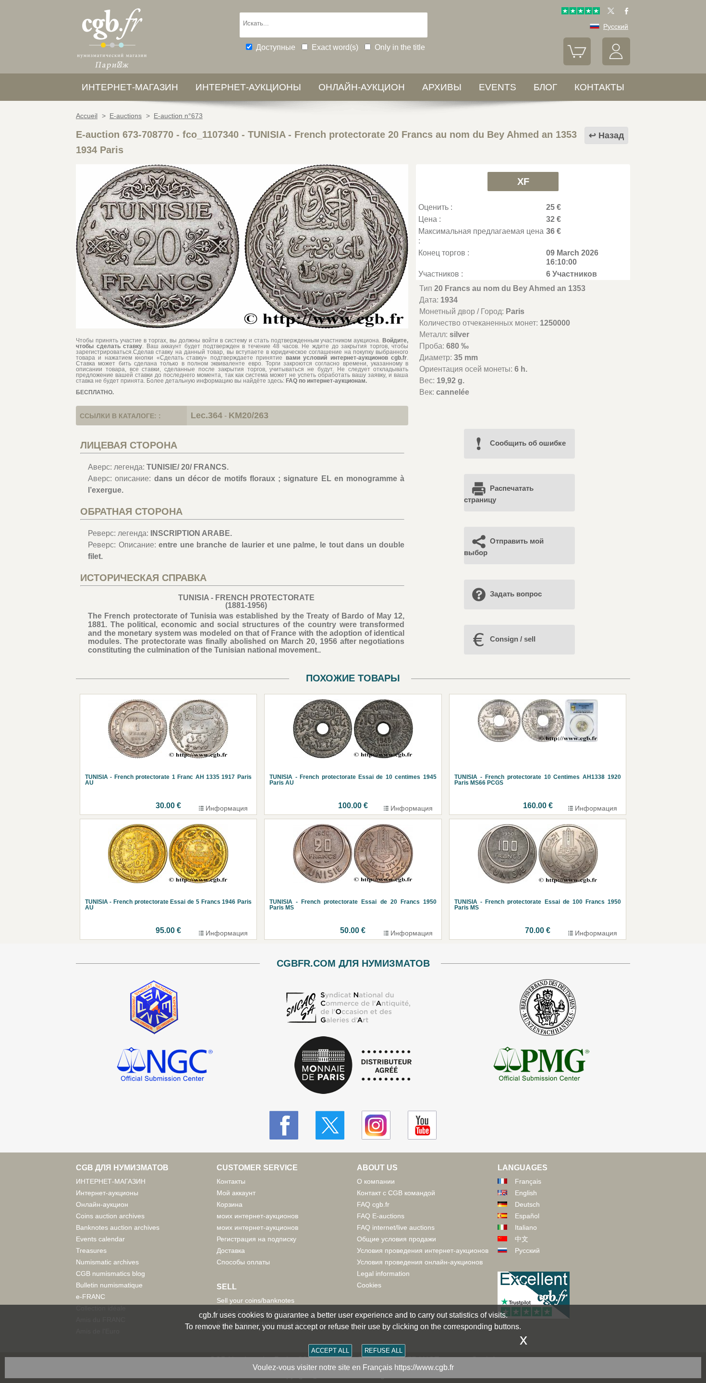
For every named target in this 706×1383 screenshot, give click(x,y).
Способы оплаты (243, 1262)
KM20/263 (248, 415)
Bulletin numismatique (109, 1285)
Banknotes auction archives (117, 1227)
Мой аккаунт (236, 1193)
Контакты (231, 1181)
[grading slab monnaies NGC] (165, 1065)
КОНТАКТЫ (599, 87)
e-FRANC (90, 1296)
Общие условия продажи (396, 1239)
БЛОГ (545, 87)
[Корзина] (577, 63)
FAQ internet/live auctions (396, 1227)
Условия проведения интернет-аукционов (422, 1250)
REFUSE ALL (383, 1350)
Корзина (230, 1204)
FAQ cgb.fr (373, 1204)
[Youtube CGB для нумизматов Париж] (422, 1125)
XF (523, 181)
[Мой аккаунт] (616, 63)
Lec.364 (206, 415)
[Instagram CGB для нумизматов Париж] (376, 1125)
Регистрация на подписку (256, 1239)
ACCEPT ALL (330, 1350)
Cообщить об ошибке (528, 443)
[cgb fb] (624, 12)
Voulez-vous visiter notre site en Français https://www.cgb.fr (353, 1367)
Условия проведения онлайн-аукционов (420, 1262)
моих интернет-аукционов (257, 1216)
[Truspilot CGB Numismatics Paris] (580, 12)
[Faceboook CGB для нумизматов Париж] (283, 1125)
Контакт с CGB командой (396, 1193)
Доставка (231, 1250)
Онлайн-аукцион (361, 87)
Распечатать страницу (499, 494)
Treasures (91, 1250)
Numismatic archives (107, 1262)
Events (497, 87)
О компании (376, 1181)
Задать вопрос (516, 594)
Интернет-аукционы (248, 87)
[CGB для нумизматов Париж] (112, 69)
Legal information (383, 1273)
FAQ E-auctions (380, 1216)
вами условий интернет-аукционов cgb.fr (344, 357)
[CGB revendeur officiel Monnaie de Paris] (353, 1065)
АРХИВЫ (442, 87)
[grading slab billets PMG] (541, 1065)
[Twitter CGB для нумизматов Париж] (330, 1125)
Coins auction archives (110, 1216)
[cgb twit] (609, 12)
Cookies (369, 1285)
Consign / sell (513, 639)
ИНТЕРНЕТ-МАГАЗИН (130, 87)
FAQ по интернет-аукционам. (326, 380)
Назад (611, 135)
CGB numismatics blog (110, 1273)
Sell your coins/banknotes (255, 1300)
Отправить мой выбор (504, 547)
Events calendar (100, 1239)
